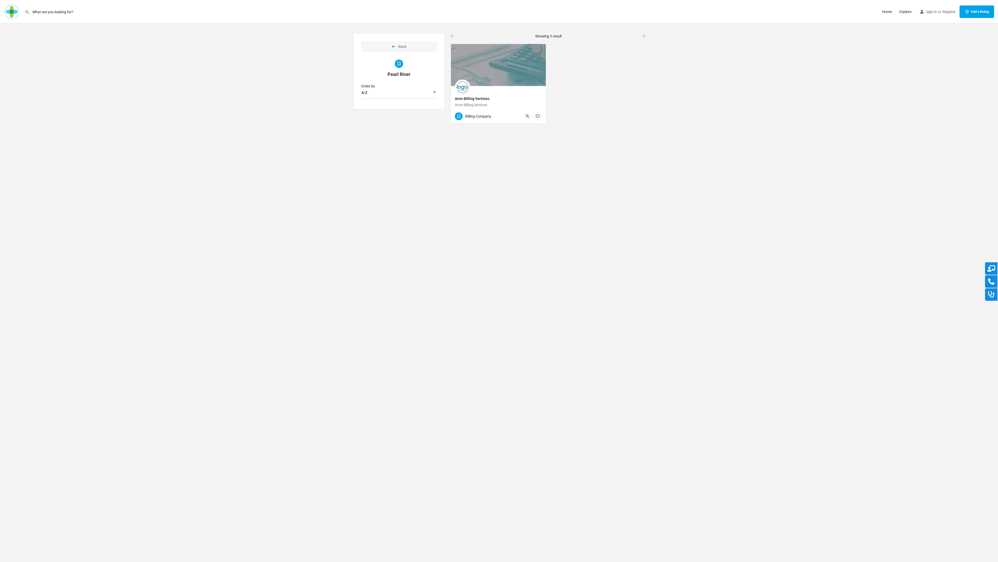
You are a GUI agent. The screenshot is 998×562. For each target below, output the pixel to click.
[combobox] (399, 92)
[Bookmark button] (538, 116)
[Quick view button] (527, 116)
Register (949, 12)
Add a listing (980, 12)
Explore (905, 12)
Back (402, 46)
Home (887, 12)
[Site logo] (12, 11)
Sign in (931, 12)
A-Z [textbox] (364, 93)
